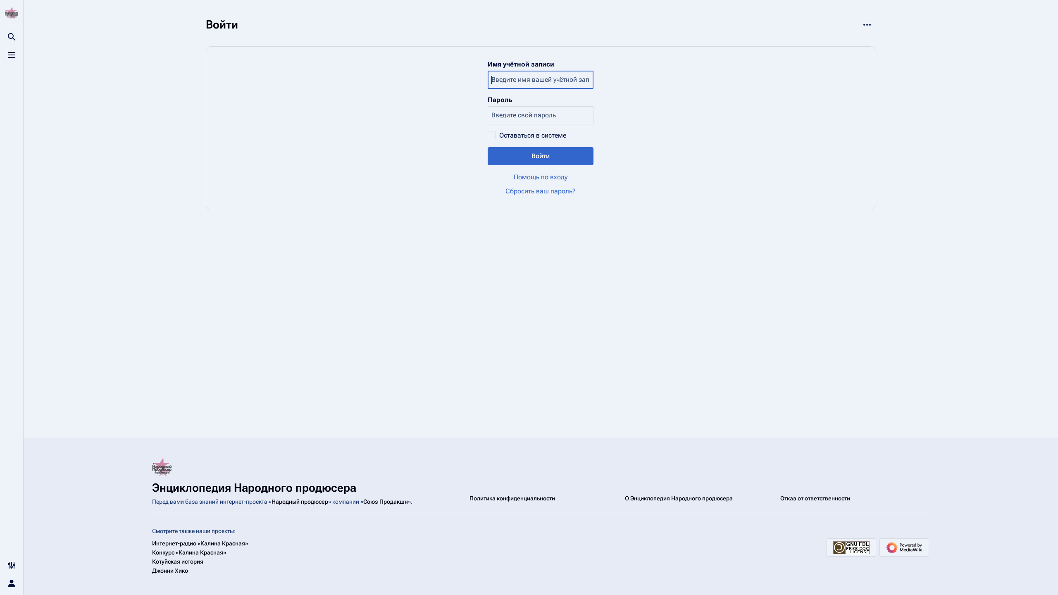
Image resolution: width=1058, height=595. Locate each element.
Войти (540, 156)
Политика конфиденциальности (512, 498)
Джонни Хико (170, 570)
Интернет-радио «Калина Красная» (200, 543)
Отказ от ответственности (815, 498)
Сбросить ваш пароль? (540, 191)
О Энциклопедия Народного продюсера (679, 498)
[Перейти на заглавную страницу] (11, 13)
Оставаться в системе (532, 135)
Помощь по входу (540, 177)
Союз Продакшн (385, 501)
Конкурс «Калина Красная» (189, 552)
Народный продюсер (300, 501)
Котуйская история (177, 561)
